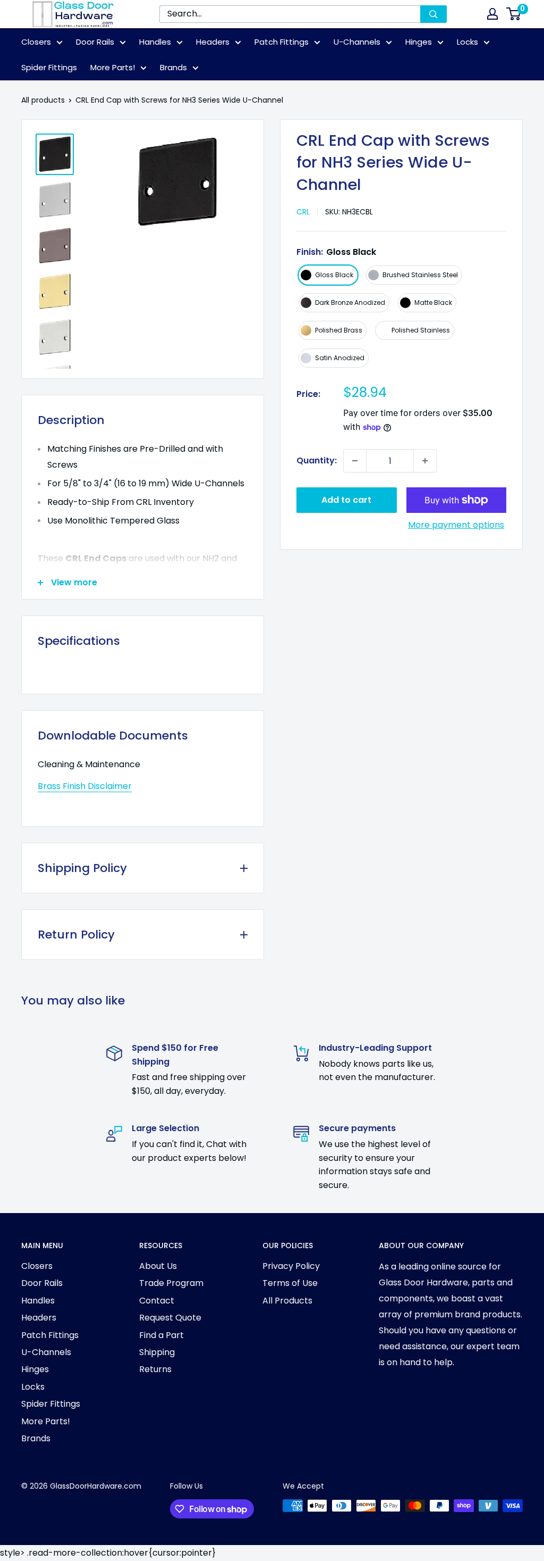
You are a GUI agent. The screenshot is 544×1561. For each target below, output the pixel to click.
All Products (287, 1300)
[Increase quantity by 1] (425, 461)
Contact (156, 1300)
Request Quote (170, 1317)
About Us (158, 1266)
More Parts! (112, 67)
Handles (155, 41)
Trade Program (171, 1283)
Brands (173, 67)
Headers (213, 41)
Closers (36, 41)
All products (43, 100)
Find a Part (161, 1335)
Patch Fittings (281, 41)
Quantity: (316, 460)
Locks (467, 41)
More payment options (456, 525)
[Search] (433, 14)
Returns (155, 1369)
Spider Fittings (49, 67)
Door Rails (95, 41)
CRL (303, 211)
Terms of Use (290, 1283)
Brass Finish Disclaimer (85, 786)
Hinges (418, 41)
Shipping (157, 1352)
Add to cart (346, 500)
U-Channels (357, 41)
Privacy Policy (291, 1266)
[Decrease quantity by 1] (355, 461)
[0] (514, 13)
